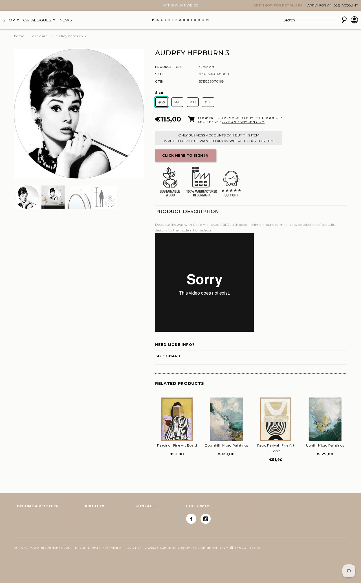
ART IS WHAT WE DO (180, 5)
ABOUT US (95, 506)
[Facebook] (191, 519)
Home (19, 36)
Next (17, 6)
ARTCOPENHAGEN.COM (243, 122)
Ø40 (162, 102)
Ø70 (177, 102)
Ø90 (192, 102)
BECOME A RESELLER (38, 506)
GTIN (159, 81)
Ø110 (208, 102)
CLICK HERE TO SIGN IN (185, 155)
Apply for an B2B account (332, 5)
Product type (168, 67)
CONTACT (145, 506)
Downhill (226, 445)
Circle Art (39, 36)
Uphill (325, 445)
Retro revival (275, 448)
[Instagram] (206, 519)
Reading (177, 445)
